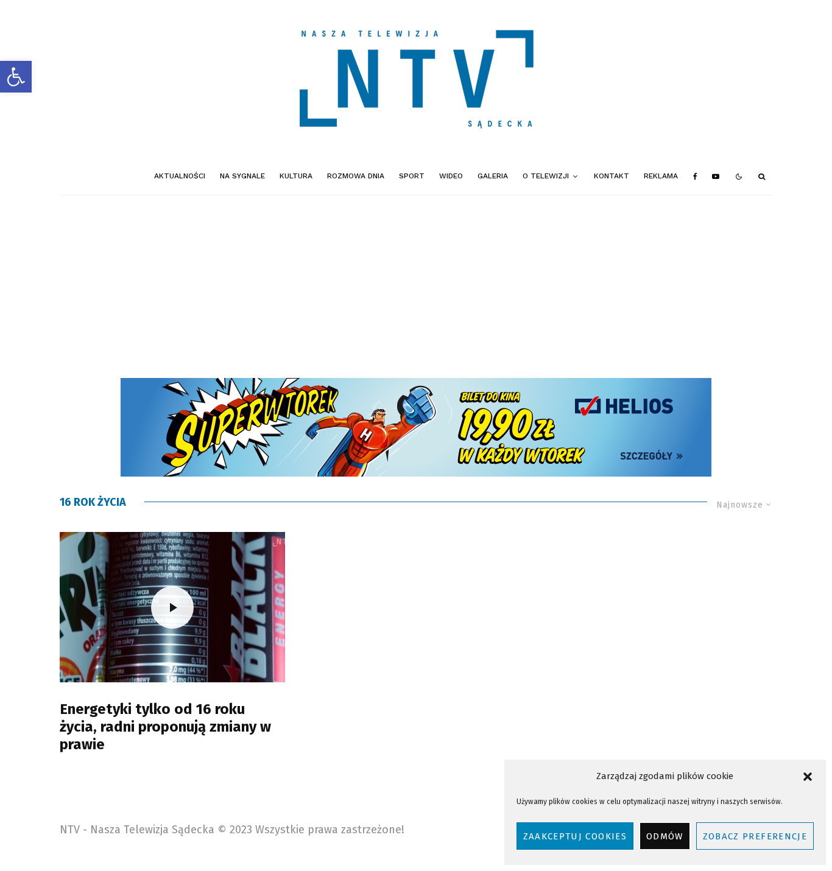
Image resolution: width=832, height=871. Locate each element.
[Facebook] (695, 176)
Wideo (451, 176)
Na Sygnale (242, 176)
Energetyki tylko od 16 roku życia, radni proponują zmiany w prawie (165, 727)
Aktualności (179, 176)
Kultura (296, 176)
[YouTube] (716, 176)
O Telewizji (546, 176)
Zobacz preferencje (755, 836)
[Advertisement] (416, 286)
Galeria (493, 176)
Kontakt (611, 176)
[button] (16, 77)
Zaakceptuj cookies (575, 836)
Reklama (661, 176)
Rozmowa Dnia (355, 176)
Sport (412, 176)
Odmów (664, 836)
